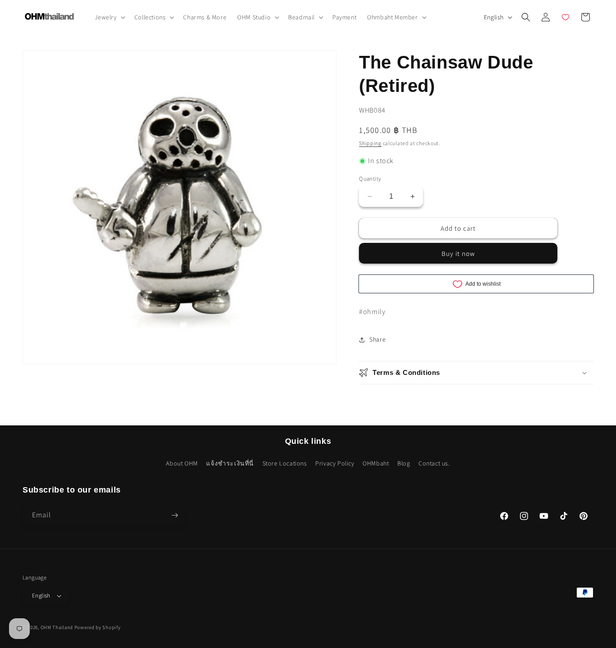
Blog (403, 463)
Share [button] (377, 339)
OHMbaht (376, 463)
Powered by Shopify (97, 627)
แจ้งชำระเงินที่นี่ (230, 463)
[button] (109, 17)
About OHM (182, 463)
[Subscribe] (174, 515)
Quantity (370, 179)
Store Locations (284, 463)
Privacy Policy (334, 463)
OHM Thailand (57, 627)
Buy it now (458, 253)
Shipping (370, 143)
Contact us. (434, 463)
